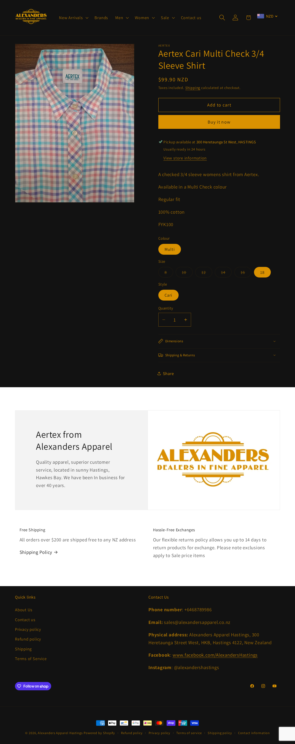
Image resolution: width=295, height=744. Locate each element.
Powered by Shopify (99, 733)
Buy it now (219, 122)
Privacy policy (28, 629)
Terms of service (189, 733)
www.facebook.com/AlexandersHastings (215, 655)
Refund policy (28, 639)
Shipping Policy (36, 552)
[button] (73, 17)
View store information (185, 157)
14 (226, 273)
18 (262, 272)
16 (246, 273)
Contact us (25, 619)
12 (206, 273)
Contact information (254, 733)
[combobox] (267, 16)
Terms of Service (31, 658)
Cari (168, 295)
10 (187, 273)
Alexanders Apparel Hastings (60, 733)
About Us (23, 609)
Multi (170, 249)
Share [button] (168, 373)
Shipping (192, 87)
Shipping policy (220, 733)
